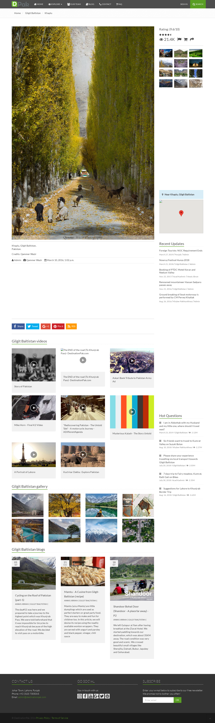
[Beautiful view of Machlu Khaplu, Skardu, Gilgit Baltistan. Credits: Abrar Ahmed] (195, 53)
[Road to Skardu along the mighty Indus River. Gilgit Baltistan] (101, 530)
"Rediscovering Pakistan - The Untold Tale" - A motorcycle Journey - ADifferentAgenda (82, 428)
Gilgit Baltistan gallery (30, 486)
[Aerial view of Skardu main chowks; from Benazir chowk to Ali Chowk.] (138, 530)
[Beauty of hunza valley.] (166, 63)
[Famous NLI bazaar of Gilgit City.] (166, 53)
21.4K (169, 39)
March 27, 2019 (166, 254)
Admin (186, 254)
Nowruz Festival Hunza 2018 (174, 260)
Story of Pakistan (23, 386)
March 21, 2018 (166, 264)
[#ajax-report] (179, 39)
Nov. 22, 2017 (165, 276)
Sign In (184, 4)
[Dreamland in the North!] (64, 505)
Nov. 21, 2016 (165, 289)
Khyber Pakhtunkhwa (182, 301)
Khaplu (48, 13)
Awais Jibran (22, 604)
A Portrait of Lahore (24, 472)
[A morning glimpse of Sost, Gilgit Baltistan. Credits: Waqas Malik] (166, 73)
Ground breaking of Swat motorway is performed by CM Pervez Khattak (179, 296)
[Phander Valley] (195, 73)
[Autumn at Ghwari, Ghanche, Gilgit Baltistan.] (28, 530)
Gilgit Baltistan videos (29, 341)
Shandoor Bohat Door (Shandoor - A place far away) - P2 (130, 611)
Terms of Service (60, 717)
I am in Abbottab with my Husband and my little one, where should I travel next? (179, 426)
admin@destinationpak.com (32, 697)
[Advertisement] (83, 291)
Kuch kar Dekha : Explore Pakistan (81, 472)
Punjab (178, 254)
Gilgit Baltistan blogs (28, 549)
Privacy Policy (43, 717)
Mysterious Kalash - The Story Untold (132, 433)
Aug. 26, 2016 (165, 301)
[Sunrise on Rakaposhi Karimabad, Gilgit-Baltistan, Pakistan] (166, 83)
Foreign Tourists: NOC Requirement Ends (180, 250)
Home (17, 13)
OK (177, 699)
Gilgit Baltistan (33, 13)
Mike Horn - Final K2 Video (28, 425)
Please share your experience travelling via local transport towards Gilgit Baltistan (178, 459)
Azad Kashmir (179, 276)
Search (199, 4)
